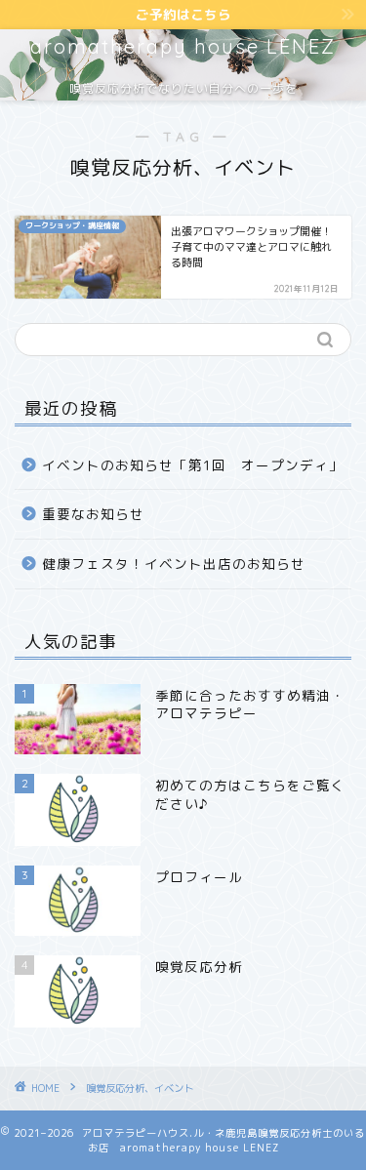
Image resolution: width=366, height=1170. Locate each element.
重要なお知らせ (93, 513)
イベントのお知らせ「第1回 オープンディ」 (193, 465)
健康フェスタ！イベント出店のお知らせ (173, 563)
